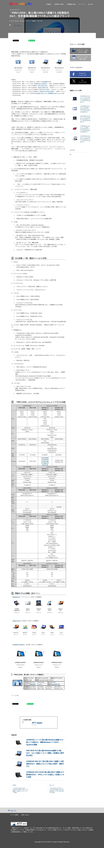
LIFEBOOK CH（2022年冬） (41, 83)
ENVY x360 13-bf (42, 85)
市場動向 (48, 4)
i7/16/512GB (45, 461)
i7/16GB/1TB (45, 463)
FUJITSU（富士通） (14, 21)
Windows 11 (23, 21)
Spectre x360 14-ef (43, 87)
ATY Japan (17, 25)
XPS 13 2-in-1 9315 (44, 89)
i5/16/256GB (45, 457)
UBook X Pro (17, 621)
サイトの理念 (14, 815)
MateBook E (16, 597)
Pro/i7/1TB (45, 464)
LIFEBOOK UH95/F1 (19, 644)
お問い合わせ (25, 815)
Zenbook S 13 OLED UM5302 (47, 91)
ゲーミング (82, 4)
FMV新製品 (45, 81)
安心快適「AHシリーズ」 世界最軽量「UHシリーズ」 (48, 93)
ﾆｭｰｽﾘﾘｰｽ (40, 684)
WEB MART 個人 (55, 684)
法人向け (90, 4)
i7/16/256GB (45, 459)
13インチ (29, 21)
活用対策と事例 (58, 4)
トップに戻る (16, 695)
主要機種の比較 (71, 4)
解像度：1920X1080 (37, 21)
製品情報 (33, 684)
